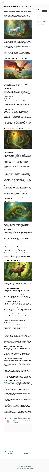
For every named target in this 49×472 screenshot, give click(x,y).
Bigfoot (21, 353)
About (19, 466)
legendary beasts (20, 84)
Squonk (22, 15)
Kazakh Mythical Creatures (41, 21)
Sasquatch (29, 353)
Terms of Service (23, 466)
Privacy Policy (28, 466)
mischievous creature (21, 327)
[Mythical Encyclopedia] (8, 2)
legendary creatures (17, 154)
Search (37, 9)
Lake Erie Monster (8, 246)
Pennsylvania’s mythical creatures (9, 382)
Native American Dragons (41, 19)
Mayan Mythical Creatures (41, 24)
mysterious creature (22, 303)
